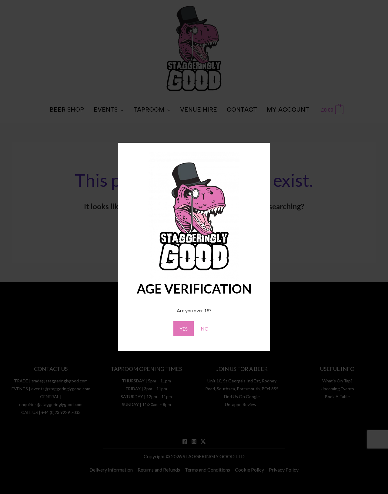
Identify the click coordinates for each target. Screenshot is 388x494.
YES (183, 328)
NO (205, 328)
